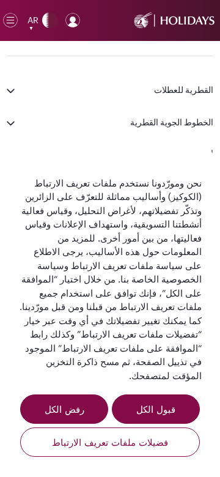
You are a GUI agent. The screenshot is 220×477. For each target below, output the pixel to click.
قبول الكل (155, 409)
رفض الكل (64, 409)
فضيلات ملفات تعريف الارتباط (110, 442)
